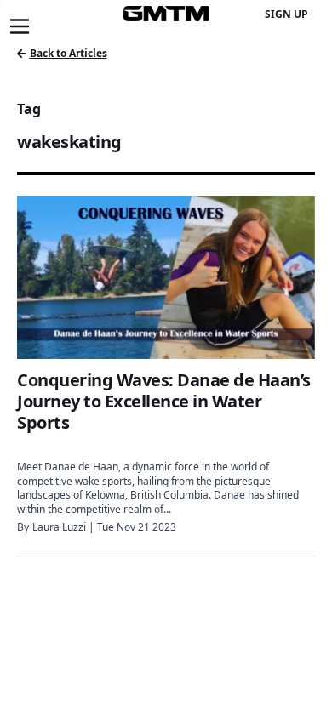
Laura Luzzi (59, 527)
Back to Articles (68, 53)
